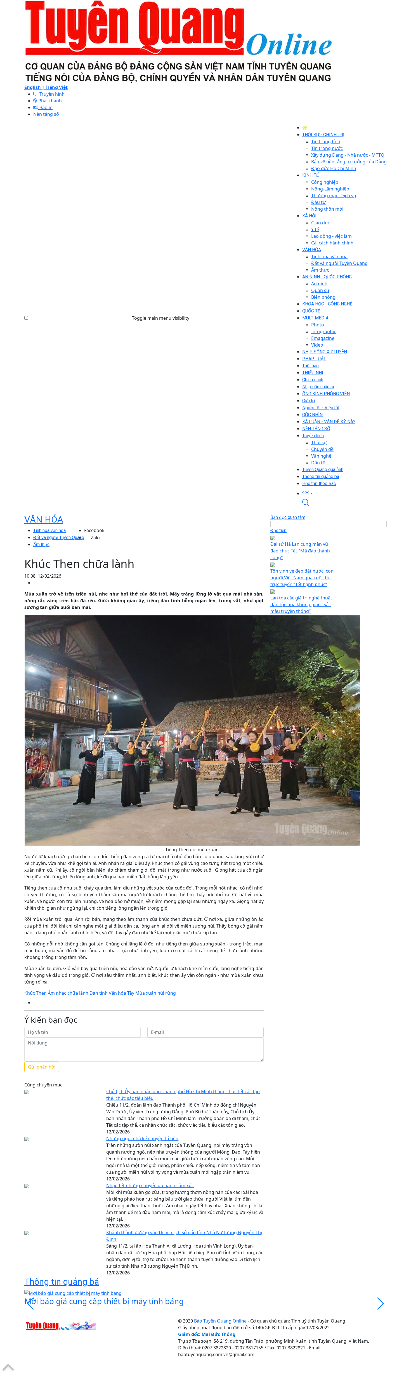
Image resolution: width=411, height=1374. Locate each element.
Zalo (95, 538)
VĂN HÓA (43, 519)
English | (35, 87)
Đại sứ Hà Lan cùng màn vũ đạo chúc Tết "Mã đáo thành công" (300, 551)
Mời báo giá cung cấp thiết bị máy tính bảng (104, 1301)
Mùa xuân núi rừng (155, 993)
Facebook (94, 530)
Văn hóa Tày (121, 993)
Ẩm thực (41, 544)
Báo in (45, 107)
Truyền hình (51, 94)
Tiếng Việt (57, 87)
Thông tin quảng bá (61, 1281)
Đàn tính (98, 993)
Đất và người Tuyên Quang (58, 537)
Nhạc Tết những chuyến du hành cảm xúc (150, 1185)
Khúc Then (35, 993)
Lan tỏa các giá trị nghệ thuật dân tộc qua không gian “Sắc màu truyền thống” (301, 604)
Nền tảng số (46, 114)
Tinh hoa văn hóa (49, 530)
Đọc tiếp (278, 530)
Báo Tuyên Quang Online (220, 1321)
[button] (344, 493)
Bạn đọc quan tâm (287, 517)
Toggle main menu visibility (160, 318)
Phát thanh (49, 101)
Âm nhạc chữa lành (68, 993)
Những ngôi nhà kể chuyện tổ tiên (142, 1138)
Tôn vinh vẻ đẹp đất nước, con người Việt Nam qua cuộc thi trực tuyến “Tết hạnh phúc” (302, 577)
